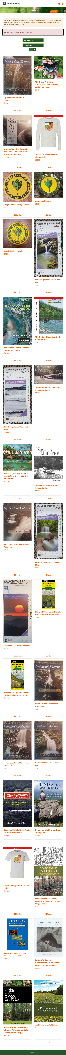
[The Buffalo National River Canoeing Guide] (48, 374)
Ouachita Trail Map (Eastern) (17, 646)
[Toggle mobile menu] (62, 4)
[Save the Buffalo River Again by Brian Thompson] (17, 803)
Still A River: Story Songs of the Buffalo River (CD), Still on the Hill (16, 476)
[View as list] (34, 49)
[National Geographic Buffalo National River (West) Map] (48, 594)
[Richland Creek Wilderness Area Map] (17, 522)
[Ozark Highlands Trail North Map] (17, 394)
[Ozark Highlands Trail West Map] (48, 248)
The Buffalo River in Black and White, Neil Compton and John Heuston (15, 151)
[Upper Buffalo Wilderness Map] (17, 75)
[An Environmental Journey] (48, 1001)
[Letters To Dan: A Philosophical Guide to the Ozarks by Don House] (48, 938)
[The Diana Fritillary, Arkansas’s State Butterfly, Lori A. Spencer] (48, 67)
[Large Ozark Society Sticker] (17, 187)
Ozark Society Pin (43, 201)
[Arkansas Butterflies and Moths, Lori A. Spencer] (17, 934)
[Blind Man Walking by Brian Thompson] (48, 803)
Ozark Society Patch (13, 251)
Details (18, 110)
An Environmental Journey (47, 1025)
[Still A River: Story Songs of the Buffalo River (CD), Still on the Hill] (17, 457)
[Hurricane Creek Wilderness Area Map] (17, 740)
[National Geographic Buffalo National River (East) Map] (17, 675)
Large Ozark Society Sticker (16, 205)
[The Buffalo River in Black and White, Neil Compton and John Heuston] (17, 130)
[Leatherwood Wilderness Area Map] (48, 680)
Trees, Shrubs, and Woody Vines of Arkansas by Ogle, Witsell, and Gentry (16, 1030)
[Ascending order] (42, 40)
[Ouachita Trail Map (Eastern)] (17, 611)
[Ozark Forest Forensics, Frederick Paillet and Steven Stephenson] (48, 871)
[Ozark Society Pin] (48, 185)
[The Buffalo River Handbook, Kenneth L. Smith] (17, 321)
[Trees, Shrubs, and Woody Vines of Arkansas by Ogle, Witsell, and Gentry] (17, 1002)
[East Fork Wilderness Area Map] (48, 740)
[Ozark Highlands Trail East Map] (48, 531)
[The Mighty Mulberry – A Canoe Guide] (48, 463)
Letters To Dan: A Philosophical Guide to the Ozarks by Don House (47, 962)
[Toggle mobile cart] (59, 4)
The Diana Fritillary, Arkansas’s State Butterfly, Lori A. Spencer (47, 84)
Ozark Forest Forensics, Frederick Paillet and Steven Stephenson (48, 901)
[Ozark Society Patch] (17, 233)
